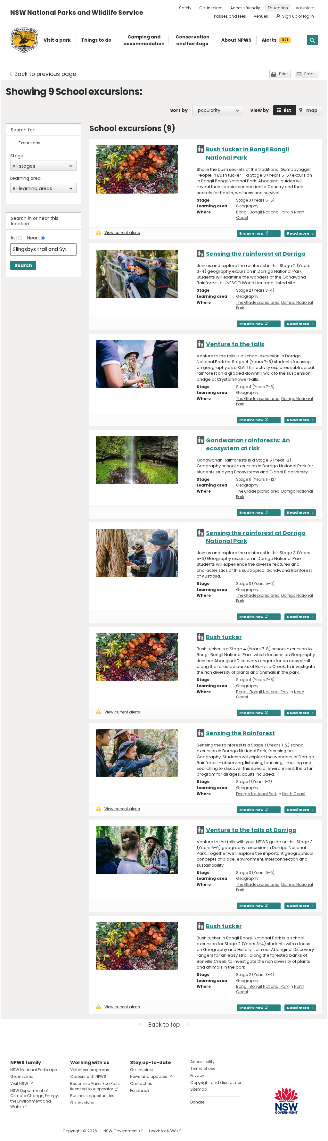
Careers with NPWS (88, 1076)
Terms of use (202, 1068)
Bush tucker (224, 637)
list (287, 110)
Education (278, 8)
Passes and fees (230, 16)
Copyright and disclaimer (215, 1082)
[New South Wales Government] (286, 1101)
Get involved (82, 1102)
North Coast (294, 793)
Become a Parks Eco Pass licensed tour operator (95, 1086)
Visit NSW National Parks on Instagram (30, 1131)
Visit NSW (19, 1083)
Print (283, 74)
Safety (185, 8)
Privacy (197, 1075)
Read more (298, 233)
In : (14, 238)
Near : (33, 238)
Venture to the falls (235, 344)
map (311, 110)
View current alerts (122, 232)
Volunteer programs (89, 1069)
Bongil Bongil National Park (262, 212)
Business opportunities (92, 1095)
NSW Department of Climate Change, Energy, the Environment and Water (34, 1098)
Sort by (179, 110)
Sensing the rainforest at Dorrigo (256, 254)
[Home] (24, 40)
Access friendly (245, 8)
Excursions (29, 143)
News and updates (148, 1076)
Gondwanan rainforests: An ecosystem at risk (248, 444)
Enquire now (251, 233)
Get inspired (211, 8)
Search (23, 265)
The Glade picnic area (258, 302)
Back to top (164, 1025)
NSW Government (120, 1131)
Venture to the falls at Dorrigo (251, 830)
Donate (197, 1102)
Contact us (141, 1083)
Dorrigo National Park (256, 793)
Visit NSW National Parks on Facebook (16, 1131)
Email (310, 74)
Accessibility (202, 1061)
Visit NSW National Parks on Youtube (44, 1131)
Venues (261, 16)
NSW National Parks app (33, 1069)
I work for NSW (162, 1131)
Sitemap (198, 1089)
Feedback (139, 1090)
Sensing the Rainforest (240, 733)
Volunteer (305, 8)
